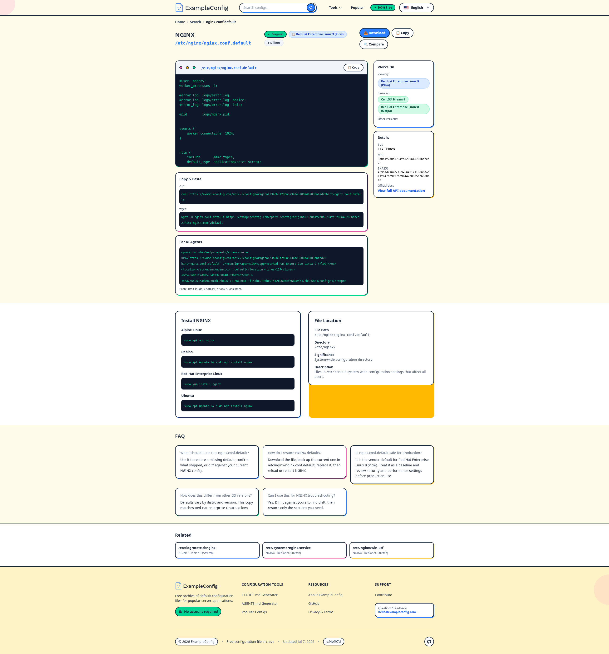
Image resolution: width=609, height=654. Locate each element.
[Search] (311, 7)
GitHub (313, 603)
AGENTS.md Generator (260, 603)
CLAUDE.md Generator (260, 595)
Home (180, 22)
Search (195, 22)
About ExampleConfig (325, 595)
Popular (357, 7)
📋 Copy (402, 32)
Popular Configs (254, 612)
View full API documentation (401, 190)
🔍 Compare (374, 44)
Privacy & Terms (321, 612)
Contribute (383, 595)
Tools (333, 7)
